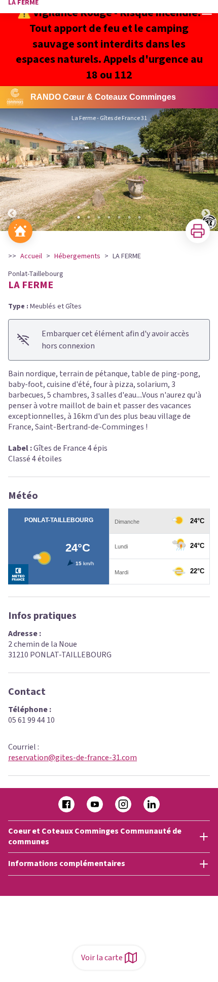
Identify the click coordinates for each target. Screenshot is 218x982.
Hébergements (77, 256)
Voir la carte (102, 957)
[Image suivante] (206, 169)
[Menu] (207, 11)
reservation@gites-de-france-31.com (72, 757)
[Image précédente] (12, 169)
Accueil (31, 256)
